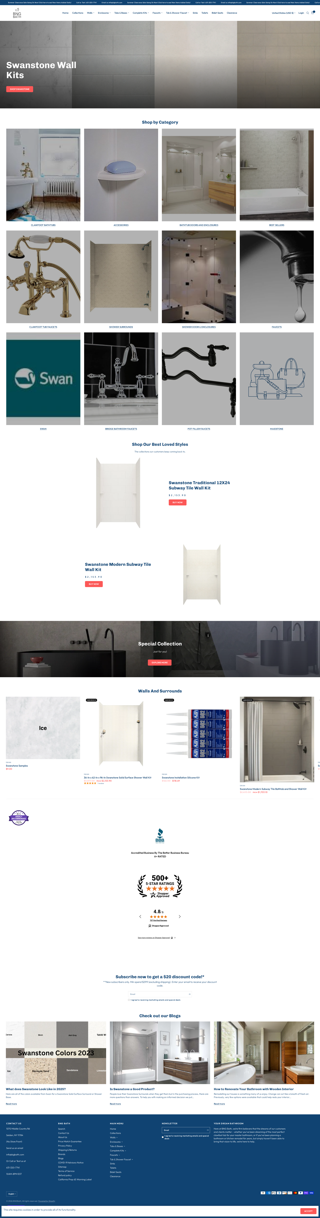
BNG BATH (64, 1123)
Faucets (156, 12)
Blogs (61, 1158)
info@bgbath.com (15, 1154)
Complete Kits (140, 12)
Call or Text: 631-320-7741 (115, 2)
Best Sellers (276, 225)
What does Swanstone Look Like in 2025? (36, 1089)
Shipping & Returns (67, 1149)
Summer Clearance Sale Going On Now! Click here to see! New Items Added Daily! (68, 2)
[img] (158, 916)
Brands (61, 1154)
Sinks (195, 12)
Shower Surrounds (121, 327)
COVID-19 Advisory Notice (71, 1162)
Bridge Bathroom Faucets (121, 429)
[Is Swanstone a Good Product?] (160, 1052)
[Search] (307, 13)
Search (61, 1128)
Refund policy (65, 1175)
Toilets (205, 12)
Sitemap (62, 1166)
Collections (77, 12)
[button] (19, 89)
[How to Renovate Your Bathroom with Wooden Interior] (264, 1052)
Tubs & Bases (120, 12)
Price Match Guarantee (70, 1141)
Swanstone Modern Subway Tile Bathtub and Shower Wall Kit (273, 788)
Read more (11, 1104)
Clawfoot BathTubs (43, 225)
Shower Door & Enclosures (199, 327)
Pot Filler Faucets (199, 429)
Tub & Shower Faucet (176, 12)
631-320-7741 (13, 1167)
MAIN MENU (117, 1123)
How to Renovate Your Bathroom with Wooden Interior (254, 1089)
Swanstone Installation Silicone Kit (181, 777)
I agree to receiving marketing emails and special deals (155, 1000)
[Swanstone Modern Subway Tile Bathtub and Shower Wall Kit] (277, 739)
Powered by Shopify (46, 1201)
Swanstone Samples (17, 765)
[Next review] (179, 917)
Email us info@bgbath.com (21, 2)
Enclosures (103, 12)
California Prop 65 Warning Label (75, 1179)
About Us (62, 1137)
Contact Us (63, 1133)
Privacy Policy (65, 1145)
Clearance (232, 12)
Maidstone (276, 429)
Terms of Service (66, 1171)
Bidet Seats (217, 12)
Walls (89, 12)
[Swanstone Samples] (43, 728)
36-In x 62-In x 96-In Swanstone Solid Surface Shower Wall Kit (117, 777)
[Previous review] (140, 917)
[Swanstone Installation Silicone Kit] (199, 734)
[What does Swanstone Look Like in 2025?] (56, 1052)
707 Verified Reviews (158, 920)
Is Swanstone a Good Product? (132, 1089)
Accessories (121, 225)
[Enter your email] (189, 994)
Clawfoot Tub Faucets (43, 327)
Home (65, 12)
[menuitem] (65, 13)
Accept (308, 1211)
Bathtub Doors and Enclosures (199, 225)
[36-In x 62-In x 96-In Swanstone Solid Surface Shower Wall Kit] (121, 734)
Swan (43, 429)
